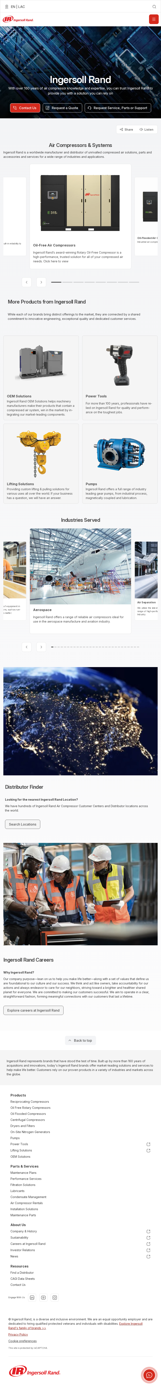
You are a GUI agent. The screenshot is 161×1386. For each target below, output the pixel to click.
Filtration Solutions (22, 1185)
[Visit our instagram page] (55, 1298)
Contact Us (18, 1284)
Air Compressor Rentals (26, 1203)
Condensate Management (28, 1197)
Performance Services (26, 1179)
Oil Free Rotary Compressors (30, 1107)
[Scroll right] (41, 282)
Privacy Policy (18, 1334)
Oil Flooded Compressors (28, 1113)
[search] (154, 6)
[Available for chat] (149, 1375)
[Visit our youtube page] (43, 1298)
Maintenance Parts (23, 1215)
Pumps (15, 1138)
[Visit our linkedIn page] (32, 1298)
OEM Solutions (20, 1156)
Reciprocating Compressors (29, 1101)
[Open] (154, 19)
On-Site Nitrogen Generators (30, 1132)
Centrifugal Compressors (27, 1120)
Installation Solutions (24, 1209)
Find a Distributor (22, 1272)
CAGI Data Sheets (22, 1278)
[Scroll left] (26, 282)
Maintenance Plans (23, 1172)
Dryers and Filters (22, 1126)
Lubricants (17, 1191)
